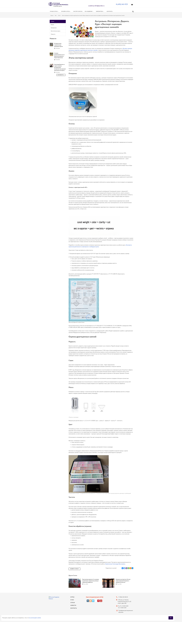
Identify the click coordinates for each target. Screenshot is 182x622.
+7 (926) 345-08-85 (123, 597)
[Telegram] (124, 568)
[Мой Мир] (132, 568)
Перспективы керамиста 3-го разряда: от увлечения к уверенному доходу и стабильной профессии (90, 581)
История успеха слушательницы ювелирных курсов (58, 45)
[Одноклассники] (130, 568)
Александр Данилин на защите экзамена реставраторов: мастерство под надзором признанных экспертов (60, 67)
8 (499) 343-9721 (122, 4)
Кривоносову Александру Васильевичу (115, 564)
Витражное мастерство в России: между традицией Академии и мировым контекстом (123, 581)
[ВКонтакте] (122, 568)
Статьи (59, 15)
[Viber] (126, 568)
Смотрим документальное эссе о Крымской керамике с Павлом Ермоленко (59, 55)
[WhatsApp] (128, 568)
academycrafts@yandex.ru (96, 6)
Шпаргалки (54, 28)
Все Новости (60, 75)
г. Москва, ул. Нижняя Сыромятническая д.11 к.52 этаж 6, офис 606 (124, 601)
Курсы (72, 597)
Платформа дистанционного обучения (125, 611)
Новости (53, 34)
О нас (72, 600)
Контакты (73, 608)
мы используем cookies (35, 618)
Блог (56, 15)
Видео (52, 24)
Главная (51, 15)
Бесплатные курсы (55, 31)
